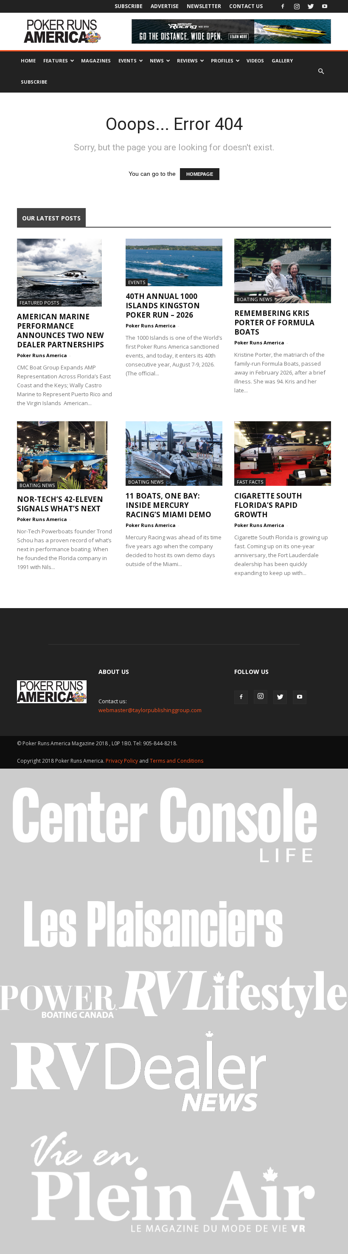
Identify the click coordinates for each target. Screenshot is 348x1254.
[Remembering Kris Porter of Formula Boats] (282, 271)
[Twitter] (310, 6)
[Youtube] (324, 6)
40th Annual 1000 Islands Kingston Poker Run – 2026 (163, 305)
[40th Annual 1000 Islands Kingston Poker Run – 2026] (174, 262)
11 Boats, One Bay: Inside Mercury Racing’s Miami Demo (168, 505)
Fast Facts (250, 482)
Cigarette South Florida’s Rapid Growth (268, 505)
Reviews (187, 60)
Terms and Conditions (176, 760)
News (157, 60)
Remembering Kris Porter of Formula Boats (274, 322)
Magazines (96, 60)
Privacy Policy (122, 760)
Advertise (165, 6)
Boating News (254, 299)
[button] (321, 71)
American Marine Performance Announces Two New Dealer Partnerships (60, 330)
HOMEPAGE (199, 174)
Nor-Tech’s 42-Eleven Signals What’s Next (60, 503)
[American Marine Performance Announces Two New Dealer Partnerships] (65, 273)
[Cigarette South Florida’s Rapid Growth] (282, 453)
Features (55, 60)
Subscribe (129, 6)
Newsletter (204, 6)
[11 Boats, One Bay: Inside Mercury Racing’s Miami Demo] (174, 453)
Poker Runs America (42, 355)
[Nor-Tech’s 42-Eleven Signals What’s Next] (65, 455)
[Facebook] (282, 6)
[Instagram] (296, 6)
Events (127, 60)
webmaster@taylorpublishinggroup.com (150, 710)
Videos (255, 60)
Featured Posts (39, 302)
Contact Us (246, 6)
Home (28, 60)
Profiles (222, 60)
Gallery (282, 60)
